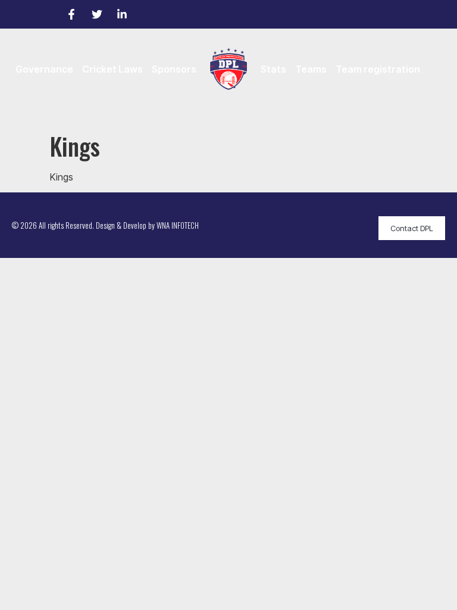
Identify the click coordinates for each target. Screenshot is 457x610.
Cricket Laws (112, 69)
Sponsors (174, 69)
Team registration (378, 69)
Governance (44, 69)
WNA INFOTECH (177, 225)
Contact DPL (411, 228)
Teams (311, 69)
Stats (273, 69)
